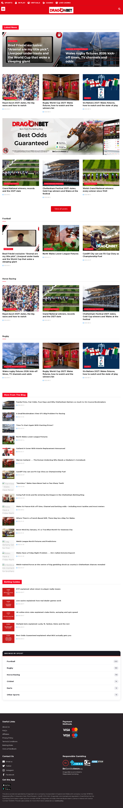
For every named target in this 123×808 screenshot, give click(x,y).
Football (13, 41)
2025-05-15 (20, 428)
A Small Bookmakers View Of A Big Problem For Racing (40, 413)
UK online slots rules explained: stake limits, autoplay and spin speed (47, 612)
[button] (3, 9)
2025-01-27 (20, 568)
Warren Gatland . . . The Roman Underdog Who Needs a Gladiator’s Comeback (50, 460)
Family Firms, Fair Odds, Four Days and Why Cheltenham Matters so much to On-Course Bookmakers (61, 402)
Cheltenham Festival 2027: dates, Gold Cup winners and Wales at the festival (60, 191)
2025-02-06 (20, 486)
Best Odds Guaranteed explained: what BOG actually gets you (43, 635)
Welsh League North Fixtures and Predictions (36, 541)
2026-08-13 (12, 66)
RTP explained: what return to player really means (38, 589)
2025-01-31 (20, 521)
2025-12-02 (20, 417)
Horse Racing (10, 98)
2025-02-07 (87, 260)
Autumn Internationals (76, 49)
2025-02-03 (20, 498)
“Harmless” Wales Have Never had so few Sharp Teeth (40, 483)
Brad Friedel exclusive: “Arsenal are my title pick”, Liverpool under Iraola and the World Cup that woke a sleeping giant (29, 53)
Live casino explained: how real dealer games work (38, 601)
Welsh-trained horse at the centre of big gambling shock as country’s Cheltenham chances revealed (60, 565)
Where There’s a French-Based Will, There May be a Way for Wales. (45, 518)
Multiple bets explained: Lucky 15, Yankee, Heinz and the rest (43, 624)
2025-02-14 (47, 257)
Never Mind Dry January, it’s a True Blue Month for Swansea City (44, 530)
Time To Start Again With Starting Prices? (34, 425)
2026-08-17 (20, 592)
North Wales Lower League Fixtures (60, 254)
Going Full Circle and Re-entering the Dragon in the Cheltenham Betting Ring (50, 495)
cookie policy (59, 801)
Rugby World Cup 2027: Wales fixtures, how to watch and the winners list (58, 105)
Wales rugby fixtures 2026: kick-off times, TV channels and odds (90, 57)
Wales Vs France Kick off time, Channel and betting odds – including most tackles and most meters (60, 506)
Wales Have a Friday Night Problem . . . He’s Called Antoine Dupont (45, 553)
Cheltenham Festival (54, 183)
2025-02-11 (20, 451)
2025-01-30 (20, 544)
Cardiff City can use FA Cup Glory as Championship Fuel (41, 472)
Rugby (47, 98)
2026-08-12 (6, 109)
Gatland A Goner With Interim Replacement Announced (40, 448)
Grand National (11, 183)
